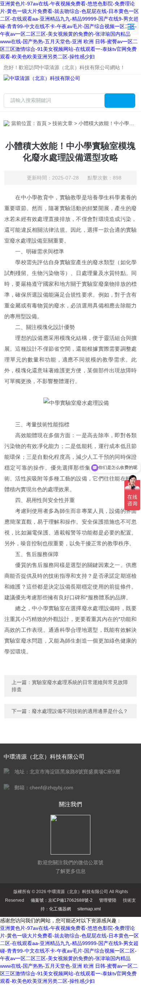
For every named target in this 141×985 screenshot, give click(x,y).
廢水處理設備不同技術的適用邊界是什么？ (80, 711)
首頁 (42, 123)
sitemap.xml (89, 908)
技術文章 (62, 123)
